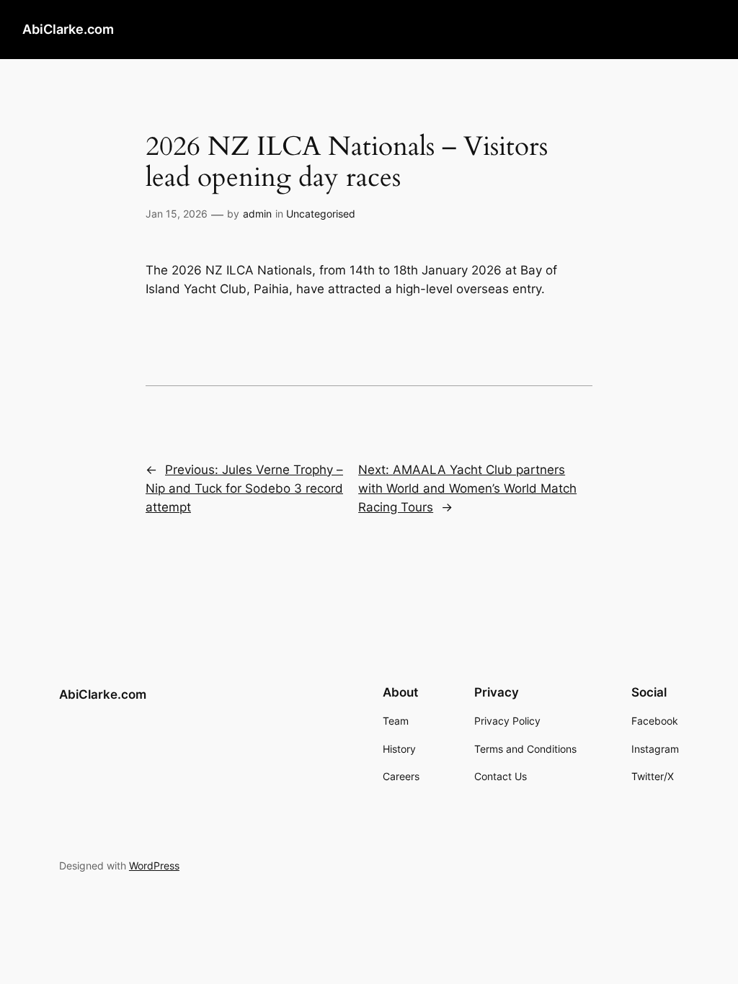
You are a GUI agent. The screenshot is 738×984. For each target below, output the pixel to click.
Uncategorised (320, 213)
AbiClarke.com (68, 29)
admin (257, 213)
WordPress (154, 865)
